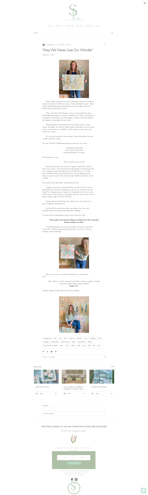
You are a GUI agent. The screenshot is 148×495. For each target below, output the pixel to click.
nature (61, 345)
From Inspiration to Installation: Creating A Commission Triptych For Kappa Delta (74, 388)
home (55, 338)
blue (79, 345)
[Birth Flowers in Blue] (46, 377)
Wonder (90, 342)
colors (98, 345)
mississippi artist (47, 338)
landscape (79, 338)
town (85, 338)
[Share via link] (56, 351)
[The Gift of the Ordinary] (101, 377)
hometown (71, 338)
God (60, 338)
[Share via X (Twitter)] (47, 351)
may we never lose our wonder (50, 345)
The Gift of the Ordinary (99, 387)
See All (112, 366)
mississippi (45, 342)
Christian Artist (54, 342)
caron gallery (92, 338)
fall (93, 345)
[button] (145, 3)
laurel (99, 338)
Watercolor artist (65, 342)
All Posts (36, 33)
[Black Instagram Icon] (76, 479)
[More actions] (105, 45)
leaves (67, 345)
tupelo (73, 342)
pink (89, 345)
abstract (73, 345)
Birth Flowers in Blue (42, 387)
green (84, 345)
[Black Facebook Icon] (72, 479)
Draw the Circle (81, 342)
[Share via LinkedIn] (51, 351)
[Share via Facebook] (43, 351)
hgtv (65, 338)
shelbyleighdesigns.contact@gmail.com (74, 473)
